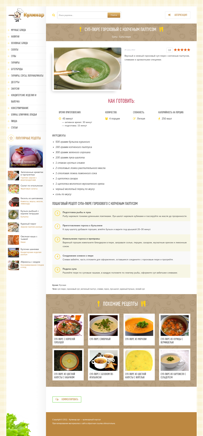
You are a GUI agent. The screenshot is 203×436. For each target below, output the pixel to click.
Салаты (14, 49)
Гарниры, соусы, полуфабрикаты (27, 75)
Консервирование (20, 108)
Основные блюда (19, 43)
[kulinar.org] (26, 15)
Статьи (14, 127)
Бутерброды (17, 69)
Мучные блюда (18, 30)
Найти (114, 15)
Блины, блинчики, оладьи (24, 114)
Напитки (15, 36)
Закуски (15, 88)
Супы (13, 56)
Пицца (14, 121)
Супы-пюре (125, 36)
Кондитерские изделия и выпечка (23, 98)
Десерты (15, 82)
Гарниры (15, 62)
